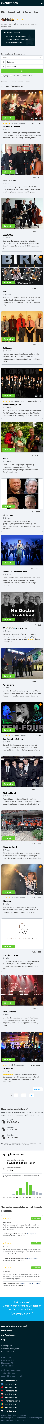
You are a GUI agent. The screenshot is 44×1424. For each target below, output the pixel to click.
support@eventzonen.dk (11, 1376)
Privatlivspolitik (7, 1351)
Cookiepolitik (6, 1346)
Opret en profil (22, 1314)
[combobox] (24, 66)
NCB (24, 1420)
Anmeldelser (27, 76)
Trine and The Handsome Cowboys (29, 1283)
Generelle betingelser (10, 1348)
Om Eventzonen (8, 1335)
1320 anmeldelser (22, 24)
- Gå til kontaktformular (11, 1370)
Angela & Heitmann (32, 1258)
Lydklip (5, 76)
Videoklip (15, 76)
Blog (3, 1340)
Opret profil (6, 1331)
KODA (17, 1420)
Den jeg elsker (31, 1234)
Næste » (37, 1089)
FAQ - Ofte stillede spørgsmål (14, 1326)
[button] (22, 57)
